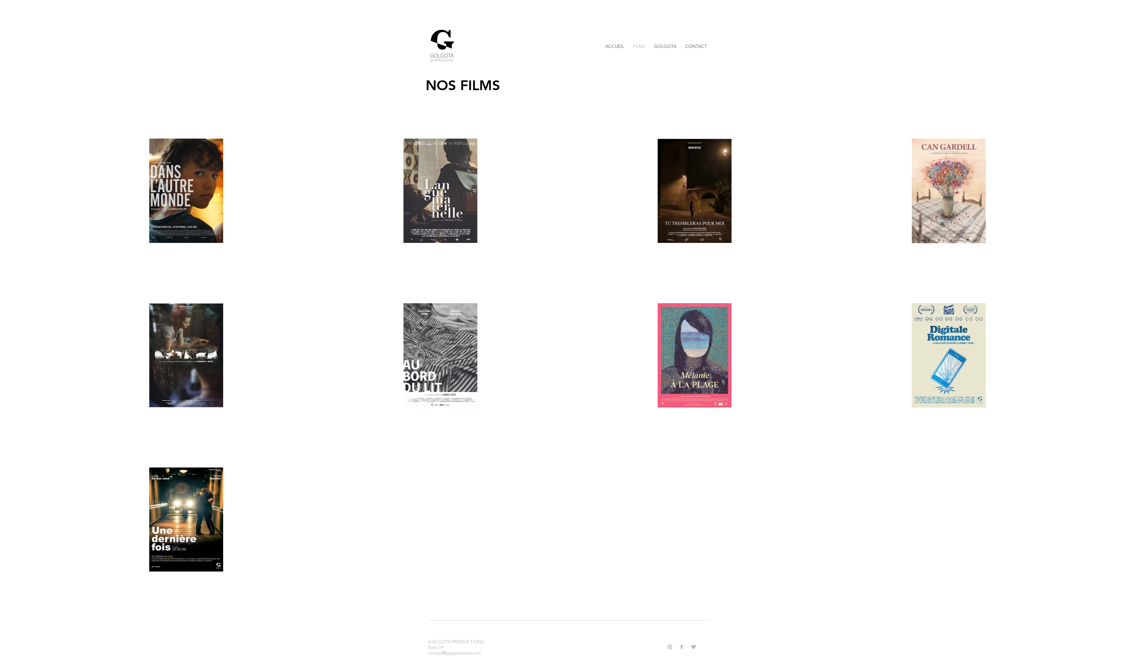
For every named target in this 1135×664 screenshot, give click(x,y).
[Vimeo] (693, 647)
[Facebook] (682, 647)
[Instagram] (670, 647)
